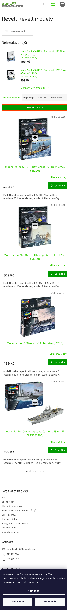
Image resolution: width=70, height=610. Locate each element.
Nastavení (34, 591)
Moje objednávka (10, 532)
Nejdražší (43, 97)
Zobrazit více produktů (33, 87)
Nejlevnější (28, 97)
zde (36, 582)
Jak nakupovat (9, 502)
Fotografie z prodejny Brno (15, 523)
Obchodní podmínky (12, 506)
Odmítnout (17, 602)
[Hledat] (44, 4)
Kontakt (6, 497)
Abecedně (56, 97)
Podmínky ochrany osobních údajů (19, 510)
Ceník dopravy (9, 515)
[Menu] (62, 4)
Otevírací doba (9, 519)
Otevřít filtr (35, 107)
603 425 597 (13, 559)
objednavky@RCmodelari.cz (21, 549)
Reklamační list (9, 528)
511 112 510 (13, 554)
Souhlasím (50, 602)
